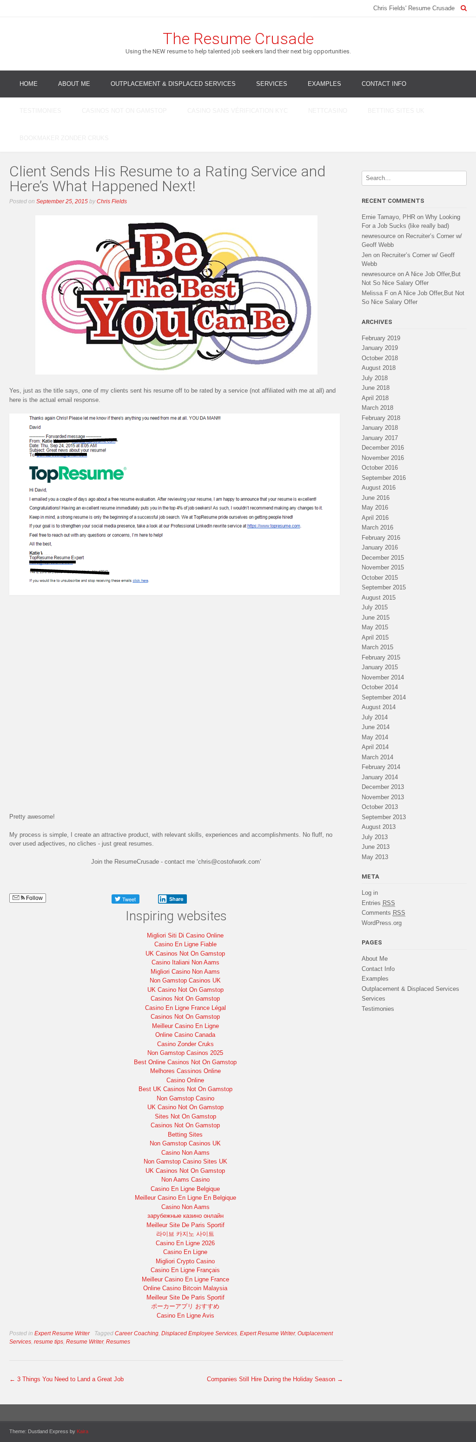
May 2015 (375, 627)
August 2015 (379, 597)
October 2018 (380, 358)
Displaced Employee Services (199, 1333)
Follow (34, 898)
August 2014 (379, 707)
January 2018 (380, 427)
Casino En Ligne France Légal (185, 1007)
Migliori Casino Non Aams (185, 971)
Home (29, 83)
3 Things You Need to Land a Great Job (66, 1379)
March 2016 (377, 527)
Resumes (118, 1342)
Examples (324, 83)
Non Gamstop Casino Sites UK (185, 1161)
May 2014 (375, 737)
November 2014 (383, 677)
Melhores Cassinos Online (185, 1070)
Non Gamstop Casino (185, 1098)
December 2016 (383, 447)
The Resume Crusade (238, 38)
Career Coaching (137, 1333)
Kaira (82, 1431)
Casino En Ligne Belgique (185, 1188)
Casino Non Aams (185, 1152)
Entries (378, 902)
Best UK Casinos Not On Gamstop (185, 1089)
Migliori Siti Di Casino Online (185, 935)
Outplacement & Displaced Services (173, 83)
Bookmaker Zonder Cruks (64, 138)
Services (271, 83)
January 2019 (380, 347)
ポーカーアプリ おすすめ (185, 1306)
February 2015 (381, 657)
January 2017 (380, 437)
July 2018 (375, 378)
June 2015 (376, 617)
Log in (370, 892)
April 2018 (375, 397)
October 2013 (380, 806)
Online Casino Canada (185, 1034)
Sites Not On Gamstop (185, 1116)
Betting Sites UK (396, 110)
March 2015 (377, 647)
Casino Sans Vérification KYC (237, 110)
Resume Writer (84, 1342)
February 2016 (381, 537)
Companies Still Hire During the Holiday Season (275, 1379)
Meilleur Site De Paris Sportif (185, 1225)
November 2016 (383, 457)
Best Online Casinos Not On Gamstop (185, 1062)
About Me (74, 83)
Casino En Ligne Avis (185, 1315)
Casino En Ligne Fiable (185, 944)
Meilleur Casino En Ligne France (185, 1279)
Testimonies (40, 110)
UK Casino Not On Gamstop (185, 989)
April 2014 (375, 747)
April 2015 (375, 637)
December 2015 (383, 557)
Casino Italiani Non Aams (185, 962)
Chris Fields (112, 201)
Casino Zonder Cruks (185, 1044)
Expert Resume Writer (62, 1333)
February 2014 (381, 766)
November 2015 (383, 567)
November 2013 (383, 797)
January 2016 (380, 547)
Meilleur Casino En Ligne (185, 1025)
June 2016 (376, 497)
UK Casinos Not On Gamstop (185, 953)
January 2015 (380, 667)
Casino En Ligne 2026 (185, 1243)
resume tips (48, 1342)
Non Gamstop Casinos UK (185, 980)
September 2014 (384, 697)
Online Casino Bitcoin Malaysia (185, 1288)
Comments (383, 912)
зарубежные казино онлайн (185, 1215)
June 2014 (376, 727)
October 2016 (380, 467)
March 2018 (377, 407)
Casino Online (185, 1080)
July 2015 (375, 607)
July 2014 (375, 717)
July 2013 (375, 837)
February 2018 (381, 417)
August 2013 (379, 826)
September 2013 (384, 817)
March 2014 (377, 757)
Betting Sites (185, 1134)
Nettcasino (327, 110)
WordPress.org (382, 922)
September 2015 (384, 587)
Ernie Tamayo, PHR (388, 216)
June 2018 (376, 387)
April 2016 (375, 517)
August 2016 (379, 487)
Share (176, 899)
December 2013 (383, 786)
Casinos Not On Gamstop (124, 110)
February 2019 (381, 338)
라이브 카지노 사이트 (185, 1233)
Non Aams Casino (185, 1179)
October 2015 (380, 577)
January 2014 (380, 777)
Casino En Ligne (185, 1251)
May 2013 (375, 857)
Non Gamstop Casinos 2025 (185, 1052)
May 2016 (375, 507)
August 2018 (379, 367)
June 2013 (376, 846)
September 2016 (384, 477)
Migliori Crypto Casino (185, 1261)
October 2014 (380, 687)
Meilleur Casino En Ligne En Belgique (185, 1197)
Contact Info (384, 83)
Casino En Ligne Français (185, 1270)
